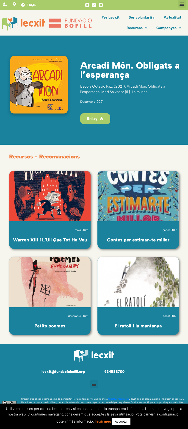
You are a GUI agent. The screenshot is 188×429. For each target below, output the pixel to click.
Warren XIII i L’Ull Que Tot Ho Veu (50, 240)
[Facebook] (101, 5)
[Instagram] (94, 5)
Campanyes (166, 28)
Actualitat (172, 17)
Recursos (135, 28)
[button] (182, 4)
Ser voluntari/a (142, 17)
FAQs (31, 5)
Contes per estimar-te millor (138, 240)
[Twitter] (87, 5)
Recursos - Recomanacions (44, 156)
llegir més (103, 421)
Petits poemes (49, 326)
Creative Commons (118, 398)
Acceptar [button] (121, 421)
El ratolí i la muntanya (138, 326)
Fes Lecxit (110, 17)
